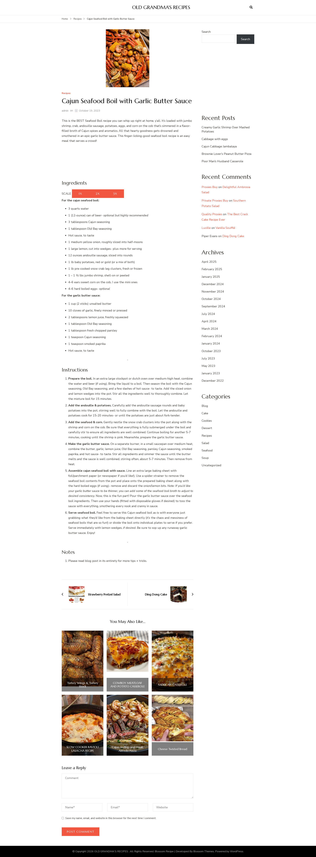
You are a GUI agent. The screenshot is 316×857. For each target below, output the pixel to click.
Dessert (207, 428)
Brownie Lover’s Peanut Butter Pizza (226, 154)
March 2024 (210, 329)
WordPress (236, 851)
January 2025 (211, 277)
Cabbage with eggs (215, 139)
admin (65, 111)
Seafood (207, 450)
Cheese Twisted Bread (172, 749)
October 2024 (211, 299)
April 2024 (209, 321)
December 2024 (213, 284)
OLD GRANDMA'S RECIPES (161, 7)
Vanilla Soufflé (225, 228)
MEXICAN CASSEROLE (172, 685)
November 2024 (213, 292)
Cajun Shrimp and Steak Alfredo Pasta (127, 748)
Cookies (207, 421)
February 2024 (212, 336)
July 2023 (208, 358)
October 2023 (211, 351)
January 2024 (211, 343)
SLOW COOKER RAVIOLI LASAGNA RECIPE (82, 748)
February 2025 (212, 269)
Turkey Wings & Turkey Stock (82, 684)
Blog (205, 406)
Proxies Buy (210, 187)
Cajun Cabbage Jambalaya (219, 146)
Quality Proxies (212, 214)
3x (115, 193)
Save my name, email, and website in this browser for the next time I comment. (110, 818)
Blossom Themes (203, 851)
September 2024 (213, 306)
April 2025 (209, 262)
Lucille (206, 228)
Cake (205, 413)
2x (98, 193)
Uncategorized (211, 465)
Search (206, 32)
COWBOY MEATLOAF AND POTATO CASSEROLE (127, 684)
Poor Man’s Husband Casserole (222, 161)
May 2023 (208, 366)
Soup (205, 458)
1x (80, 193)
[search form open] (251, 7)
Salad (205, 443)
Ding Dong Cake (233, 236)
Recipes (66, 93)
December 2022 (213, 381)
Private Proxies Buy (215, 201)
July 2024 (208, 314)
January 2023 (211, 373)
